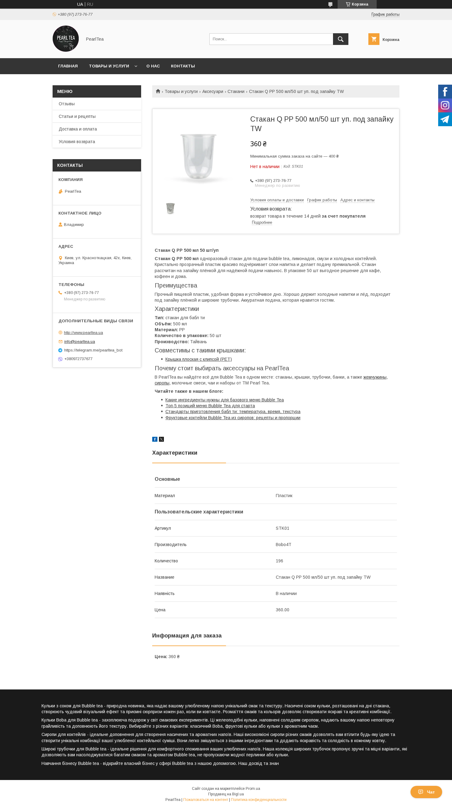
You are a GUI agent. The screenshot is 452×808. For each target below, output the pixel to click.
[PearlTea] (66, 50)
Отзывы (67, 103)
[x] (161, 440)
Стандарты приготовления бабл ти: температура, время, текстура (232, 411)
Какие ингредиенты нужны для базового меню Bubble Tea (224, 399)
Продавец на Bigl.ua (226, 794)
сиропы (162, 382)
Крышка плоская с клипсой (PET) (198, 359)
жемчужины (375, 377)
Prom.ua (253, 788)
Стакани (236, 91)
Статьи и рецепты (77, 116)
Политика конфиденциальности (259, 800)
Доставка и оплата (78, 129)
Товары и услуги (109, 66)
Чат (431, 792)
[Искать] (340, 39)
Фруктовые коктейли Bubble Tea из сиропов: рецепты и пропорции (232, 417)
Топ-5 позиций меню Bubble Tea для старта (210, 405)
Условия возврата (77, 141)
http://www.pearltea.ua (83, 332)
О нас (153, 66)
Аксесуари (212, 91)
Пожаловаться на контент (205, 800)
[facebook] (154, 440)
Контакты (183, 66)
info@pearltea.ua (79, 341)
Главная (68, 66)
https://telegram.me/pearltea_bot (93, 350)
